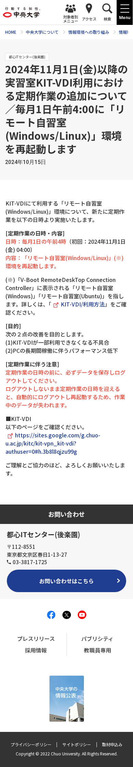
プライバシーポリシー (31, 744)
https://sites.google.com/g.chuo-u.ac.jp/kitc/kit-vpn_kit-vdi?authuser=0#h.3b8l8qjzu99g (52, 443)
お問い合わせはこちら (66, 581)
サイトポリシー (76, 744)
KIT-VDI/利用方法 (83, 304)
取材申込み (112, 744)
